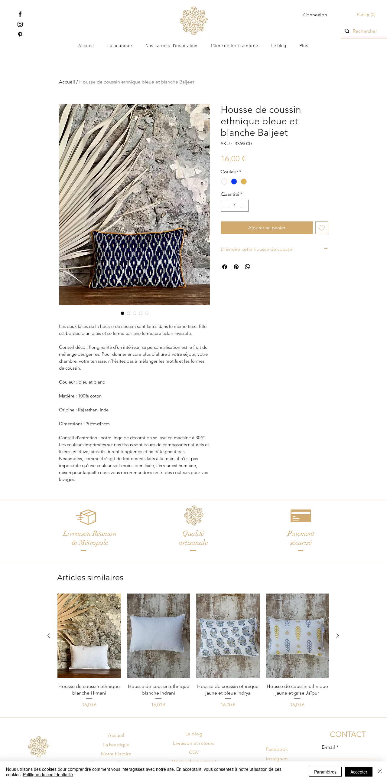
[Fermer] (379, 771)
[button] (367, 14)
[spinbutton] (234, 205)
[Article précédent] (48, 635)
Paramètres (325, 772)
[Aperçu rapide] (89, 636)
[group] (193, 651)
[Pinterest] (20, 34)
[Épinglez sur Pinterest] (236, 266)
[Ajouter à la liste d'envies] (321, 227)
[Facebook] (20, 14)
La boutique (116, 745)
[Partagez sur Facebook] (224, 266)
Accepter (358, 772)
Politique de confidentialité (48, 774)
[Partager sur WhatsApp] (247, 266)
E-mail (328, 747)
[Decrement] (226, 205)
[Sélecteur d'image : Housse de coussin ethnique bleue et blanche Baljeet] (122, 313)
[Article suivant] (337, 635)
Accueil (67, 82)
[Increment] (243, 205)
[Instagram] (20, 24)
